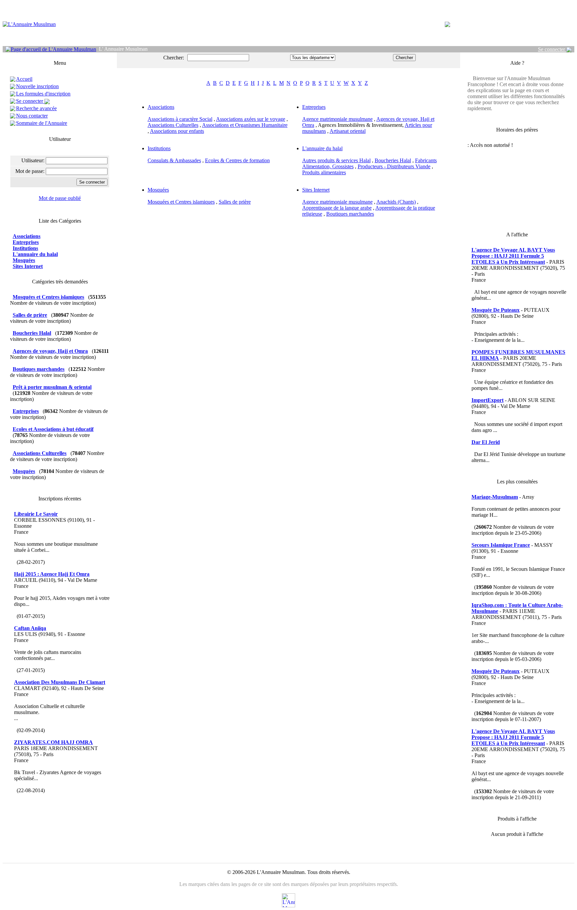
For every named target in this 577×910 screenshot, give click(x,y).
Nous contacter (32, 116)
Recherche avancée (36, 108)
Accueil (24, 79)
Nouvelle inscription (37, 86)
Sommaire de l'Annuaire (41, 123)
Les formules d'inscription (43, 93)
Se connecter (552, 49)
